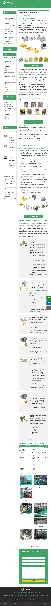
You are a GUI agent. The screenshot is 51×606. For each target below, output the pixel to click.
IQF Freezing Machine (10, 116)
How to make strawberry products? (10, 199)
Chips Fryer (7, 123)
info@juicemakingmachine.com (25, 596)
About (9, 6)
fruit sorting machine (9, 16)
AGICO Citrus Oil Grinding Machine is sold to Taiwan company (12, 149)
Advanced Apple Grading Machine (10, 188)
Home (5, 6)
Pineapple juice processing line (8, 62)
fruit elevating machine (10, 25)
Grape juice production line (10, 77)
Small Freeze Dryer (9, 106)
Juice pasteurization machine (9, 40)
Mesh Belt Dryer (8, 104)
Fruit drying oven (9, 102)
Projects (40, 6)
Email (36, 605)
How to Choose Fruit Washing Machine (9, 195)
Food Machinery (32, 6)
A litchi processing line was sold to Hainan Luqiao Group (12, 139)
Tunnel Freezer (8, 118)
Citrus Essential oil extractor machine (9, 36)
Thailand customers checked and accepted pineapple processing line (12, 162)
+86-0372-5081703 (14, 595)
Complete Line (24, 6)
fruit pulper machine (9, 31)
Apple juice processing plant (10, 73)
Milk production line (9, 80)
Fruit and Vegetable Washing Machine (9, 113)
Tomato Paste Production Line (10, 86)
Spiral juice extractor (9, 33)
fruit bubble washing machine (9, 22)
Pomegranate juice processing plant (9, 65)
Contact (47, 6)
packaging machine (35, 130)
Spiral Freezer (8, 121)
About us (18, 592)
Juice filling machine (9, 43)
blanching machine (37, 129)
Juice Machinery (9, 13)
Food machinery (27, 15)
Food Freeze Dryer (9, 108)
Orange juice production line (10, 69)
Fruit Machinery (14, 6)
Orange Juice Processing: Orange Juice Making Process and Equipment (10, 183)
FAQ (44, 6)
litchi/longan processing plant (10, 83)
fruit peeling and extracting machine (9, 28)
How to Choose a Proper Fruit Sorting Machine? (10, 191)
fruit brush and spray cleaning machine (10, 19)
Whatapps (26, 603)
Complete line (30, 592)
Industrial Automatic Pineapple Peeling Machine (9, 178)
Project (6, 133)
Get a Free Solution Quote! (9, 49)
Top (46, 605)
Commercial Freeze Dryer (10, 110)
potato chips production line (34, 72)
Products (15, 605)
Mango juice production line (10, 58)
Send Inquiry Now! (33, 65)
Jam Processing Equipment (8, 90)
